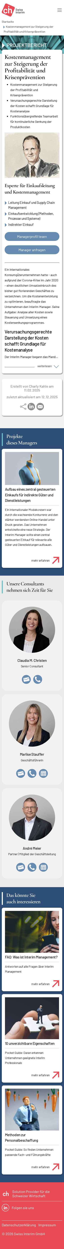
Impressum (47, 1225)
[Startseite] (13, 10)
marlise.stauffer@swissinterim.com (20, 773)
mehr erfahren (40, 560)
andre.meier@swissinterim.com (20, 867)
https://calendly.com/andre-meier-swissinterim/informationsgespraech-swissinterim (43, 867)
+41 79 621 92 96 (32, 867)
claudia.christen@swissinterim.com (26, 679)
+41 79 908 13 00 (32, 773)
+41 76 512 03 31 (37, 679)
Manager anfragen (32, 250)
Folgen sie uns (23, 1208)
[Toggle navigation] (59, 10)
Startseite (8, 21)
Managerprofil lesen (32, 236)
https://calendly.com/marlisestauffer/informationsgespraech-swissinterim (43, 773)
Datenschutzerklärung (19, 1225)
